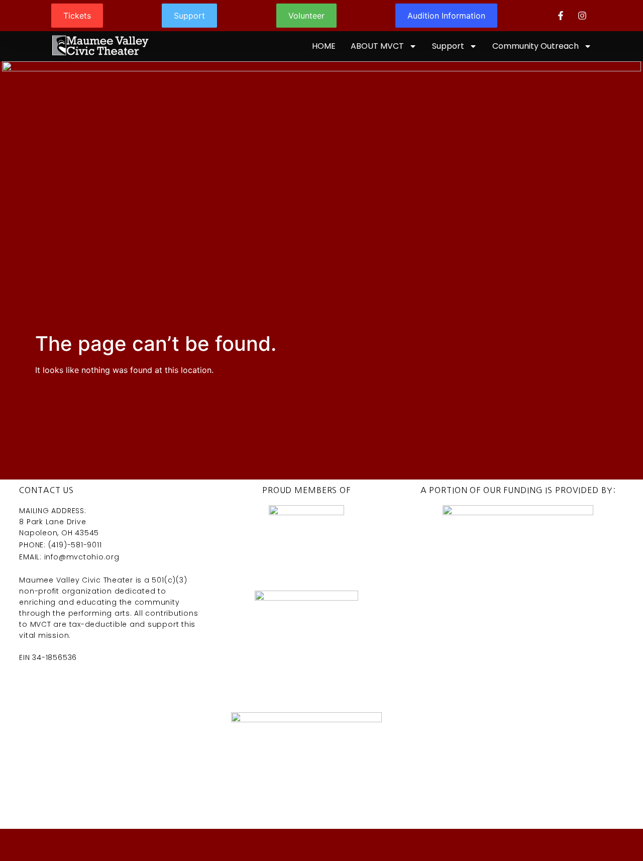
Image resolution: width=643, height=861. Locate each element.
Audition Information (446, 16)
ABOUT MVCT (377, 46)
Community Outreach (535, 46)
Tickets (77, 16)
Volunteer (306, 16)
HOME (324, 46)
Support (189, 16)
